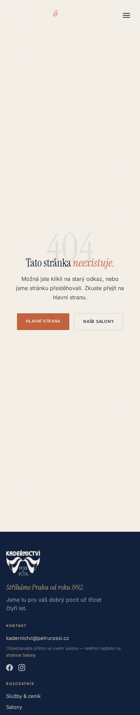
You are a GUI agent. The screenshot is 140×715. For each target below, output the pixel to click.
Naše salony (98, 321)
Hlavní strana (43, 321)
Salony (14, 707)
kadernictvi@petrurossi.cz (37, 638)
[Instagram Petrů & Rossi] (21, 667)
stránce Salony (20, 655)
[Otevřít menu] (126, 15)
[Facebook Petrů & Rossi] (9, 667)
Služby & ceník (23, 696)
